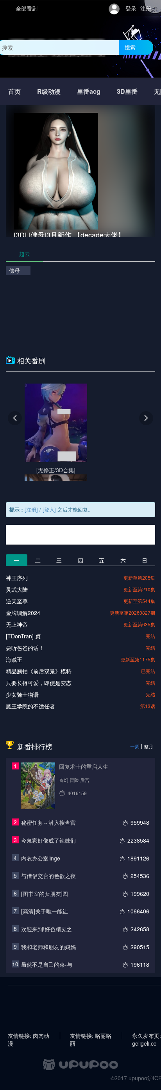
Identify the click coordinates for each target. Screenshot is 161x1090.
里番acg (88, 91)
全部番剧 (27, 8)
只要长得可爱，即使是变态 (39, 683)
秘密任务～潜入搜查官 (48, 822)
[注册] (31, 509)
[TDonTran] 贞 (23, 636)
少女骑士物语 (22, 694)
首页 (14, 91)
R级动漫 (49, 91)
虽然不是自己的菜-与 (46, 964)
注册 (145, 8)
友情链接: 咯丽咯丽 (90, 1035)
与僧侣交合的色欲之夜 (48, 876)
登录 (130, 8)
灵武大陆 (17, 589)
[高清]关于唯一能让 (44, 911)
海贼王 (14, 659)
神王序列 (17, 578)
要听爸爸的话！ (25, 648)
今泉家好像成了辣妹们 (48, 840)
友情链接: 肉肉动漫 (28, 1035)
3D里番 (127, 91)
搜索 (130, 47)
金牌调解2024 (23, 613)
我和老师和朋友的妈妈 (48, 947)
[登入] (49, 509)
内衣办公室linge (40, 858)
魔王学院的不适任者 (30, 706)
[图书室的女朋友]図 (44, 893)
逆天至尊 (17, 601)
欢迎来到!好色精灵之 (46, 929)
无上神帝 (17, 624)
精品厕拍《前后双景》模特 (39, 671)
